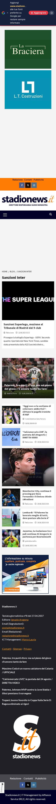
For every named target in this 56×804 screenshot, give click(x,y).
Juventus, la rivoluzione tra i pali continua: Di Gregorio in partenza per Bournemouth (37, 534)
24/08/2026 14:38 (43, 523)
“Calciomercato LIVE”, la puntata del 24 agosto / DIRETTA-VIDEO (35, 435)
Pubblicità (39, 179)
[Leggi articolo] (28, 300)
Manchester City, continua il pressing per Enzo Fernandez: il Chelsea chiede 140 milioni (37, 495)
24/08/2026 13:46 (31, 545)
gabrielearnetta (30, 541)
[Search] (51, 214)
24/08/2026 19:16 (43, 442)
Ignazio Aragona (19, 619)
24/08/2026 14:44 (43, 504)
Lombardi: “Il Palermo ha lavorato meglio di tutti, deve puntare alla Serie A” (36, 515)
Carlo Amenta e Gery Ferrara (35, 419)
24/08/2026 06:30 (31, 423)
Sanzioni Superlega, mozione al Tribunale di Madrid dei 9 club (23, 326)
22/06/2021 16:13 (24, 333)
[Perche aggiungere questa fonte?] (51, 13)
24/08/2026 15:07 (24, 481)
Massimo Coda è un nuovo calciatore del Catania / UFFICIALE (27, 670)
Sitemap (17, 648)
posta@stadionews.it (13, 627)
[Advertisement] (28, 153)
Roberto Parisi (12, 393)
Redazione (17, 179)
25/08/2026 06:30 (27, 393)
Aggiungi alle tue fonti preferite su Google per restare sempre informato (20, 12)
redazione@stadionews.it (15, 635)
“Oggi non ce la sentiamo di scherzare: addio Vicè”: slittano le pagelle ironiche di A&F (37, 410)
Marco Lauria (29, 639)
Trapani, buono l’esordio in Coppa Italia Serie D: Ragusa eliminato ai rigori (26, 702)
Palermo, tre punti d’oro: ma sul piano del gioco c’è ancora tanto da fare (28, 387)
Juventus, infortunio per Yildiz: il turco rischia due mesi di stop (24, 474)
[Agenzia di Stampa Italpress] (25, 573)
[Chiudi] (7, 12)
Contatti (28, 179)
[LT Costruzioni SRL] (28, 89)
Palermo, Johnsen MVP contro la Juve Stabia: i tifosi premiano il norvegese (26, 691)
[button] (8, 215)
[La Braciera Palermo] (28, 49)
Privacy (28, 648)
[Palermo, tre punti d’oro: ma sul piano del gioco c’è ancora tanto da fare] (28, 378)
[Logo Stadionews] (27, 736)
